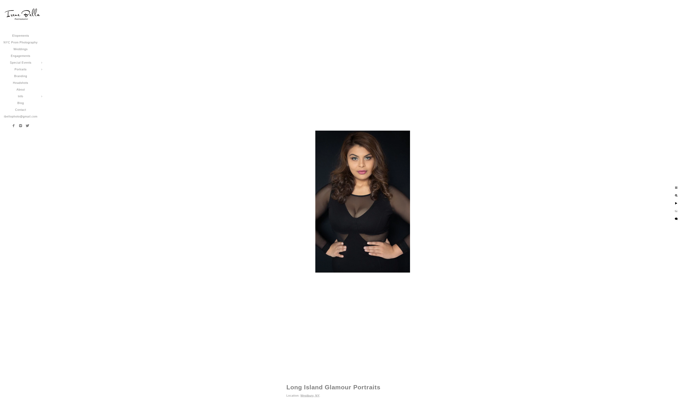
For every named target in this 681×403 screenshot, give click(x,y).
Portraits (21, 69)
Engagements (20, 55)
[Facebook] (14, 126)
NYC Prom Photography (21, 42)
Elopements (20, 35)
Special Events (20, 62)
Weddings (20, 49)
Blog (20, 103)
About (20, 89)
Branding (20, 76)
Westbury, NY (309, 395)
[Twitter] (27, 126)
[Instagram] (21, 126)
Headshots (20, 82)
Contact (20, 109)
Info (20, 96)
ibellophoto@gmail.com (20, 116)
